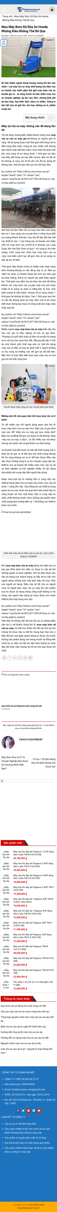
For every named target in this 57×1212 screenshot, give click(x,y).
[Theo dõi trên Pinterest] (28, 1110)
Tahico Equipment (36, 36)
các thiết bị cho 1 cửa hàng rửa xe (19, 241)
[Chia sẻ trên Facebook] (9, 658)
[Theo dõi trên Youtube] (39, 1110)
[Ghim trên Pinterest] (25, 658)
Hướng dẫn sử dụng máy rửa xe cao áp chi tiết (25, 1037)
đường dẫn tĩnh (35, 728)
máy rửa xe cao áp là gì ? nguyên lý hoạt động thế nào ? (26, 1051)
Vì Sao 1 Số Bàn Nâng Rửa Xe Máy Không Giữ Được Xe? (43, 763)
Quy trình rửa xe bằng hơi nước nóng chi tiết (21, 706)
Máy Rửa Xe (37, 725)
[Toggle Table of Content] (49, 118)
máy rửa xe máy (21, 86)
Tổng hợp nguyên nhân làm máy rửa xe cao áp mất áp (27, 1019)
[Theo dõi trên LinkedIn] (33, 1110)
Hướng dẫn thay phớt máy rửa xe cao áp (21, 1032)
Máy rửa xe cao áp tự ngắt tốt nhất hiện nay (23, 1026)
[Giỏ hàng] (52, 9)
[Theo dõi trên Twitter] (23, 1110)
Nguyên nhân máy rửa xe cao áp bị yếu (21, 1043)
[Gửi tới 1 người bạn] (20, 658)
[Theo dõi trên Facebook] (17, 1110)
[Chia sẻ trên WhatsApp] (4, 658)
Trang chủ (7, 16)
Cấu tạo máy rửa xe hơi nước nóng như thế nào (25, 1011)
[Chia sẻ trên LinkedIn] (30, 658)
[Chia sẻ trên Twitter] (14, 658)
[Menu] (4, 9)
